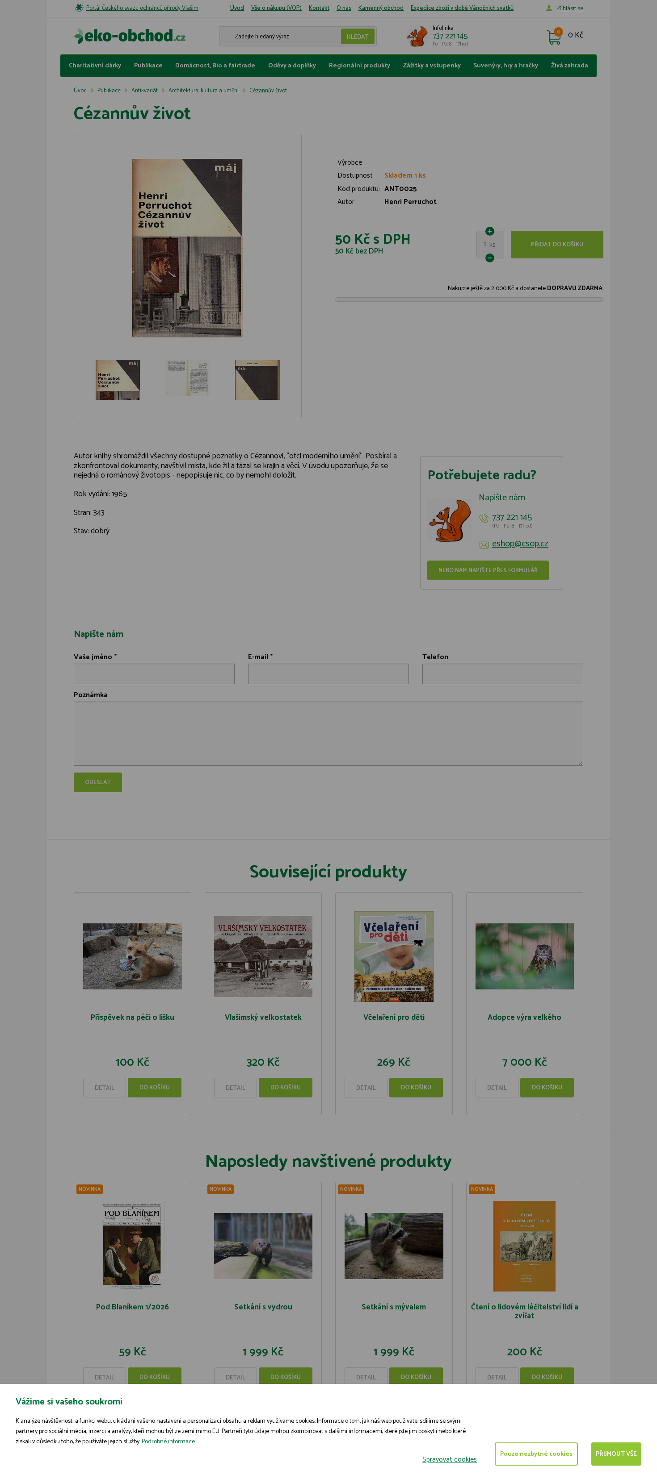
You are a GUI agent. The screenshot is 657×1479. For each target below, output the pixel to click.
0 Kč (575, 36)
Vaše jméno (93, 657)
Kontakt (319, 8)
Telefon (435, 657)
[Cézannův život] (187, 248)
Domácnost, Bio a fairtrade (215, 66)
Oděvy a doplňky (292, 66)
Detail (104, 1088)
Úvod (237, 8)
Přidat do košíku (557, 244)
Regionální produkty (359, 66)
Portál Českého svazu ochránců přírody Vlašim (142, 8)
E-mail (258, 657)
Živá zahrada (569, 66)
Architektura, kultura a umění (203, 91)
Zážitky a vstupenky (432, 66)
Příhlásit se (569, 8)
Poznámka (91, 695)
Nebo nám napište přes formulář (488, 570)
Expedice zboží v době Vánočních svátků (462, 8)
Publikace (148, 66)
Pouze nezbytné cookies (536, 1454)
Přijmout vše (616, 1454)
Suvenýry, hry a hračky (505, 66)
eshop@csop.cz (520, 544)
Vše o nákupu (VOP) (276, 8)
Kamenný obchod (381, 8)
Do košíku (154, 1088)
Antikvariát (144, 91)
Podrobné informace (168, 1442)
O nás (344, 8)
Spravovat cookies (449, 1460)
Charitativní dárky (95, 66)
